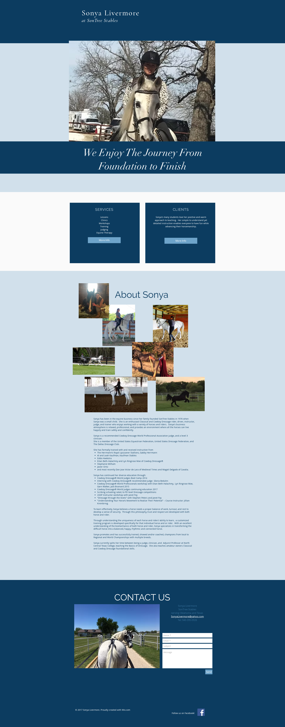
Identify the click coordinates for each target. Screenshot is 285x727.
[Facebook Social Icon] (201, 712)
